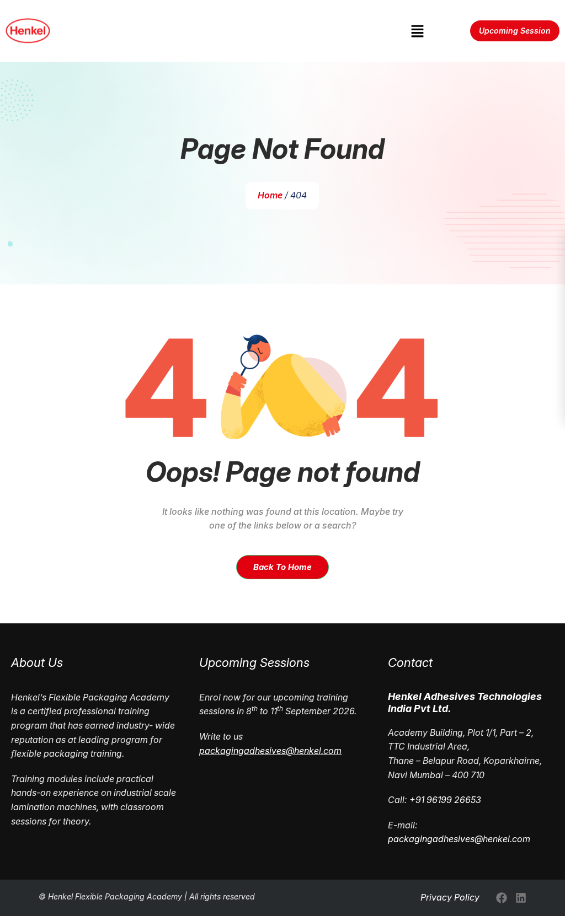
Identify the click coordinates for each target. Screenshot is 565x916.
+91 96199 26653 (445, 799)
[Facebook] (501, 897)
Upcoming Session (515, 30)
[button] (417, 30)
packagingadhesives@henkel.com (459, 838)
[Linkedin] (520, 897)
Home (270, 195)
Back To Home (282, 567)
